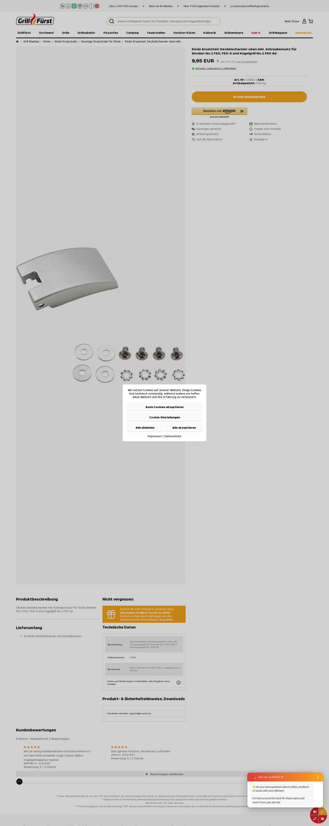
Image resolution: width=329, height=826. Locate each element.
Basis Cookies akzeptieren (165, 407)
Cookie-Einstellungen (164, 417)
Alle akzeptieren (184, 428)
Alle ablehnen (145, 428)
